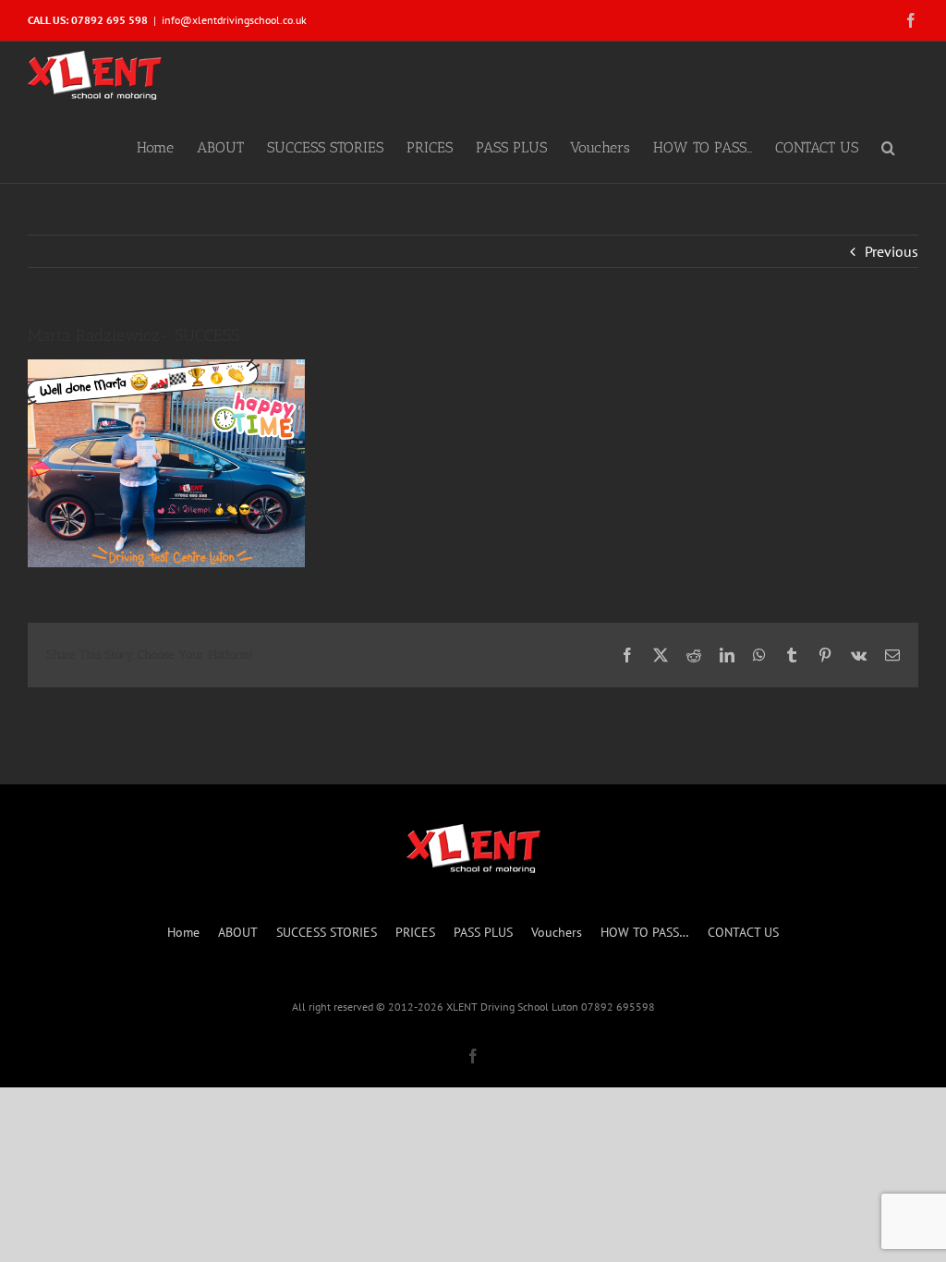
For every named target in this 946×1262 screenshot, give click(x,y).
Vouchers (556, 932)
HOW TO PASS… (644, 932)
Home (183, 932)
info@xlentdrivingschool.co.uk (234, 20)
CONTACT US (743, 932)
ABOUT (238, 932)
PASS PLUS (483, 932)
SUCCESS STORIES (326, 932)
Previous (891, 251)
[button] (888, 146)
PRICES (415, 932)
